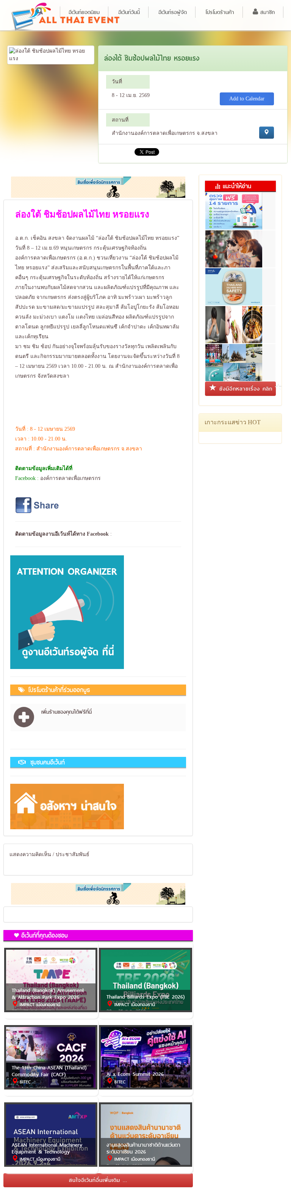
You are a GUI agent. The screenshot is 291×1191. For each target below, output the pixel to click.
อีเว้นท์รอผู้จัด (172, 12)
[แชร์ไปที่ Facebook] (38, 505)
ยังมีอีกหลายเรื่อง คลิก (246, 388)
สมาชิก (266, 12)
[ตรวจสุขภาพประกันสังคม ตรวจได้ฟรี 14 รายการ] (240, 205)
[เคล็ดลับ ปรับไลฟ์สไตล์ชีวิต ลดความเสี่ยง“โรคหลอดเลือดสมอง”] (240, 319)
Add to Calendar (246, 99)
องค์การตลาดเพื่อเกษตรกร (70, 478)
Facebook (98, 534)
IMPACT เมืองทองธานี (39, 1004)
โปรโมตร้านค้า (219, 12)
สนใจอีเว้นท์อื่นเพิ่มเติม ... (98, 1180)
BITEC (24, 1082)
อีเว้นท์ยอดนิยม (84, 12)
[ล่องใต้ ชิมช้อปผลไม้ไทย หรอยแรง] (50, 54)
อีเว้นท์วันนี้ (129, 12)
